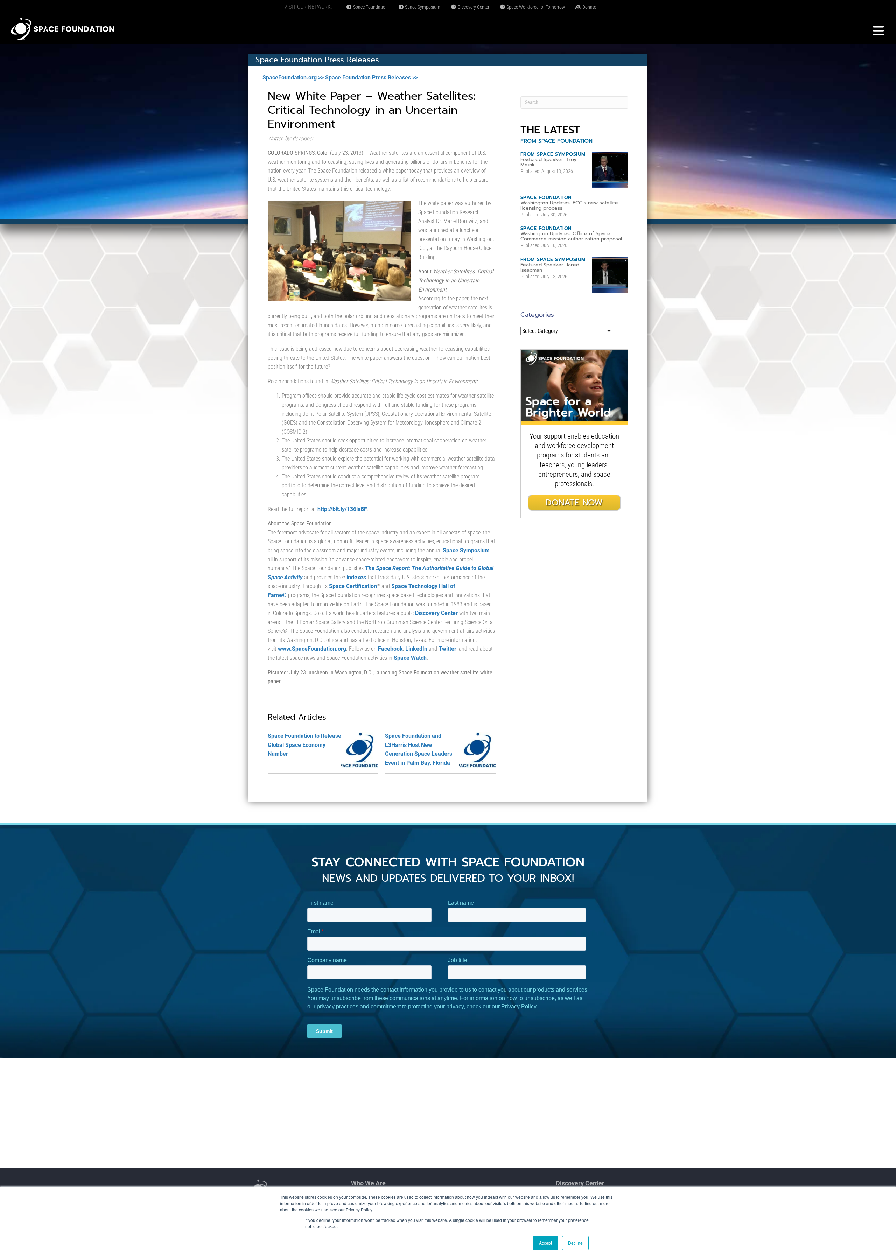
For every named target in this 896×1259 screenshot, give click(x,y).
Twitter (447, 648)
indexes (356, 577)
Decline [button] (575, 1243)
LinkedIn (416, 648)
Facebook (390, 648)
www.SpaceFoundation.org (312, 648)
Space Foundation (370, 7)
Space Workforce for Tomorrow (535, 7)
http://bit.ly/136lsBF (342, 509)
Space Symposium (422, 7)
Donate (588, 7)
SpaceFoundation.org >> (293, 77)
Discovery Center (473, 7)
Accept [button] (545, 1243)
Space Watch (409, 658)
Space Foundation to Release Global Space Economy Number (304, 745)
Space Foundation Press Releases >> (371, 77)
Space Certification (353, 586)
